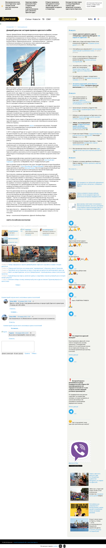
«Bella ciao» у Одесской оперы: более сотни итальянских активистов (86, 42)
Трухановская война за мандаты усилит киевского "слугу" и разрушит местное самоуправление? (48, 258)
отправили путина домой (96, 495)
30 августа (72, 30)
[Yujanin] (4, 332)
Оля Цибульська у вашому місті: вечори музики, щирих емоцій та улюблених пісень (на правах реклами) (96, 508)
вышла (32, 125)
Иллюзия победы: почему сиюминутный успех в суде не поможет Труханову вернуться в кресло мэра (32, 280)
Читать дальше (73, 355)
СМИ (48, 19)
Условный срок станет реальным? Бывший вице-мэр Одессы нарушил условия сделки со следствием (11, 258)
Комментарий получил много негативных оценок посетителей (21, 297)
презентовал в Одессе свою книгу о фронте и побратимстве (82, 70)
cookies (55, 546)
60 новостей (11, 242)
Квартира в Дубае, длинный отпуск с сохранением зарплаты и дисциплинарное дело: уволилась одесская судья (31, 7)
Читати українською (22, 27)
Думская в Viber (73, 463)
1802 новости (11, 235)
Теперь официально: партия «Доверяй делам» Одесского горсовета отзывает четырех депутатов (31, 265)
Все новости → (73, 169)
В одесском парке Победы (81, 133)
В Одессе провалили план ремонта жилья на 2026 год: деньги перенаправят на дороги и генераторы (54, 5)
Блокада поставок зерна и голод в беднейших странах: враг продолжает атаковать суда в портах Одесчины (74, 5)
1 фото (15, 242)
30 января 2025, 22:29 (21, 333)
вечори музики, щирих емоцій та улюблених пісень (87, 50)
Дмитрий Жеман (30, 168)
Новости (36, 19)
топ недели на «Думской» (86, 36)
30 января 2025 (10, 27)
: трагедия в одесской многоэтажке (85, 86)
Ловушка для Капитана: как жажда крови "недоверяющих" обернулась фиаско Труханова (35, 268)
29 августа (72, 93)
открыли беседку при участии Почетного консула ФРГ (87, 134)
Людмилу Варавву (37, 166)
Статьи (28, 19)
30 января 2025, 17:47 (24, 316)
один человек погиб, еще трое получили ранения (86, 149)
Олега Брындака (26, 166)
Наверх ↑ (18, 285)
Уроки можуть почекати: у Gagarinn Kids (85, 108)
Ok (60, 546)
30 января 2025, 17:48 (24, 301)
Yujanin (11, 333)
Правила (27, 353)
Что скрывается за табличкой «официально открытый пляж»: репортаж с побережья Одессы (90, 184)
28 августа (72, 158)
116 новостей (46, 235)
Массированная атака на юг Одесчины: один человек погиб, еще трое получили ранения (12, 5)
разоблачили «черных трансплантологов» (85, 143)
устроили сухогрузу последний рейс (95, 530)
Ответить (12, 309)
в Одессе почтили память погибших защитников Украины (81, 126)
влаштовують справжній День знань (84, 109)
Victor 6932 (13, 301)
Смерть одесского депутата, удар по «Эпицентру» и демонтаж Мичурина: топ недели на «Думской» (96, 478)
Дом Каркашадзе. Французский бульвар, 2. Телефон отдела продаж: (94, 4)
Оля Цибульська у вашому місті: (82, 49)
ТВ (43, 19)
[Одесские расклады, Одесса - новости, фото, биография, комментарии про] (5, 243)
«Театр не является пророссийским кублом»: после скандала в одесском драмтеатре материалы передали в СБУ (89, 194)
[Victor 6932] (5, 303)
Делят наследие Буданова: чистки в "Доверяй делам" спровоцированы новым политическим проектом (33, 273)
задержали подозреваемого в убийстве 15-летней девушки (82, 102)
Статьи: (71, 179)
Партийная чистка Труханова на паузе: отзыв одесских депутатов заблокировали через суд (36, 270)
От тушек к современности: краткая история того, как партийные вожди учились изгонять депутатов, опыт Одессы (28, 258)
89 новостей (28, 235)
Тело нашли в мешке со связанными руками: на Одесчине (80, 98)
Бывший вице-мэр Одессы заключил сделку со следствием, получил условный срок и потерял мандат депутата (33, 276)
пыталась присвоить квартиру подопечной (87, 164)
